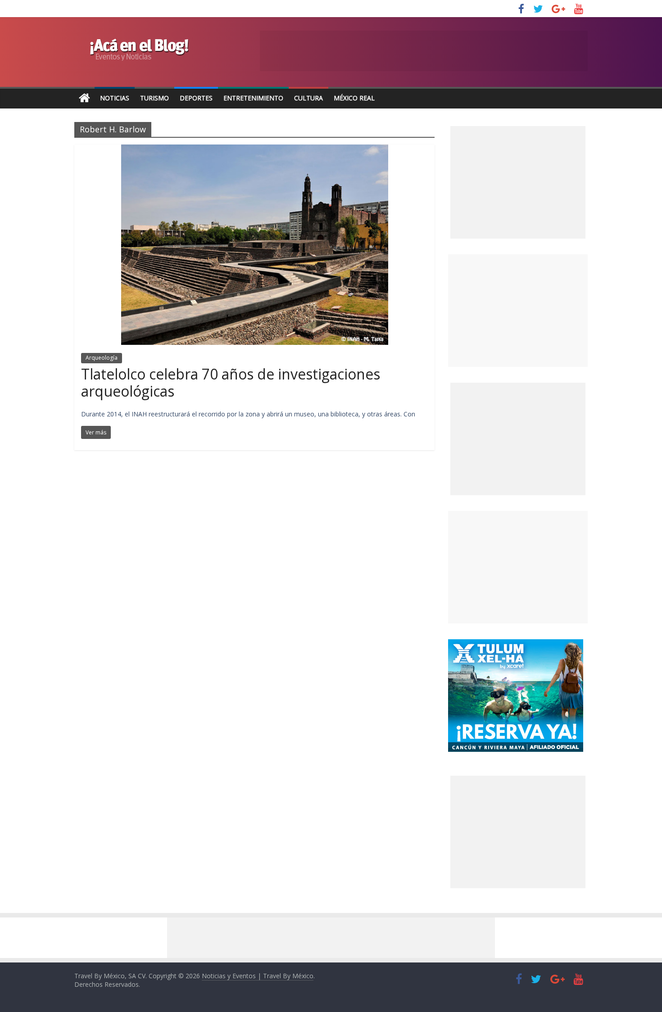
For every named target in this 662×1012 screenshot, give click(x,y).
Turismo (154, 98)
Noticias (114, 98)
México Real (354, 98)
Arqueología (102, 357)
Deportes (196, 98)
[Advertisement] (518, 310)
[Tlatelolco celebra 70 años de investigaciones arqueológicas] (254, 150)
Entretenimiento (253, 98)
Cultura (308, 98)
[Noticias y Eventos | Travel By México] (84, 98)
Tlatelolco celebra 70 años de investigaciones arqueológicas (230, 382)
